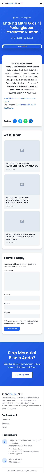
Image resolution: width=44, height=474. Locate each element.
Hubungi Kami (22, 375)
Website (7, 312)
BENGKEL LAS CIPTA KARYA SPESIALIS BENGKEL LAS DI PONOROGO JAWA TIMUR (18, 200)
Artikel (4, 427)
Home (17, 18)
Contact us (6, 420)
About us (5, 423)
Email (7, 303)
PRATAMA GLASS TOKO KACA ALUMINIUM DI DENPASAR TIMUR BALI (22, 164)
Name (7, 295)
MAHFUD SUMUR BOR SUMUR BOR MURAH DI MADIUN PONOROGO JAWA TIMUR (20, 237)
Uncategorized (26, 18)
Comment (8, 271)
